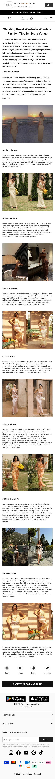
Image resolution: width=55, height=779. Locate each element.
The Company (8, 715)
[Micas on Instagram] (11, 752)
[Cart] (51, 18)
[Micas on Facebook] (18, 752)
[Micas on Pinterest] (33, 752)
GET (49, 5)
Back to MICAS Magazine (27, 684)
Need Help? (7, 724)
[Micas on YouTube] (26, 752)
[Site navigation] (4, 18)
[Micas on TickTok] (41, 752)
